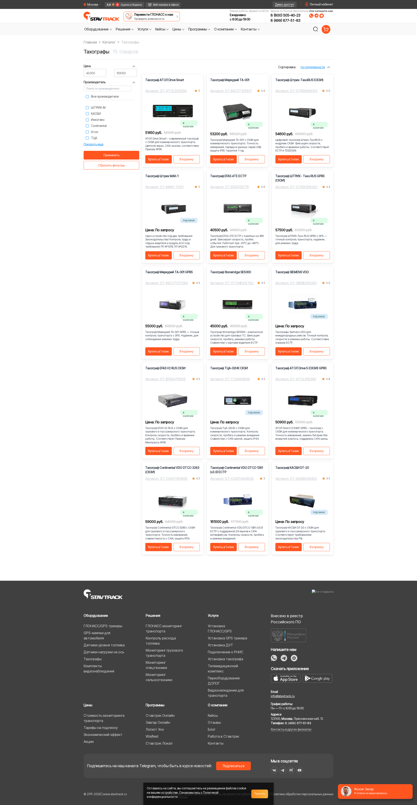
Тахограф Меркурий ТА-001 (229, 80)
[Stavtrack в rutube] (291, 770)
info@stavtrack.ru (283, 696)
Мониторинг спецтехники (156, 665)
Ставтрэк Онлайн (160, 715)
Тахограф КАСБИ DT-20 (292, 467)
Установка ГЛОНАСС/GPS (220, 628)
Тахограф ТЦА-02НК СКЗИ (229, 368)
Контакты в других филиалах (291, 729)
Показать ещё (93, 144)
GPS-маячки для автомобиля (97, 635)
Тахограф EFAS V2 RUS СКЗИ (165, 368)
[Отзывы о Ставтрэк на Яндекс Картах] (122, 4)
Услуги (213, 615)
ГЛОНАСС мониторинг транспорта (164, 628)
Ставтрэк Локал (159, 743)
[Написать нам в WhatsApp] (311, 15)
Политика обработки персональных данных (302, 794)
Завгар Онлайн (158, 722)
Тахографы (93, 659)
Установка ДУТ (220, 645)
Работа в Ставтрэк (223, 736)
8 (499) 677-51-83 (285, 20)
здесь (182, 796)
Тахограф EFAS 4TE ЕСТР (228, 176)
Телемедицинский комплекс (223, 668)
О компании (217, 705)
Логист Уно (155, 729)
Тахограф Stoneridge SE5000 (230, 272)
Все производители (105, 96)
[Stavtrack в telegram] (282, 770)
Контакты (215, 743)
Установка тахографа (225, 659)
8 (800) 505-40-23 (285, 15)
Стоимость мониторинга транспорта (104, 718)
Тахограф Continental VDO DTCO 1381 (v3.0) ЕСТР (236, 470)
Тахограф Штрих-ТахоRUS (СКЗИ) (299, 80)
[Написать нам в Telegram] (316, 15)
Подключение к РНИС (225, 652)
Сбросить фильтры (111, 165)
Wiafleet (152, 736)
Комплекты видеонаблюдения (99, 668)
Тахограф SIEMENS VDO (292, 272)
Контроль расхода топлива (161, 640)
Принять (259, 794)
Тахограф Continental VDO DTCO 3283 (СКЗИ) (172, 470)
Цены (88, 705)
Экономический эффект (103, 734)
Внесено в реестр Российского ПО (287, 619)
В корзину (187, 159)
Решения (153, 615)
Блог (211, 729)
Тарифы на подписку (101, 727)
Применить (111, 155)
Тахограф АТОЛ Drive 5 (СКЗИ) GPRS (300, 368)
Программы (155, 705)
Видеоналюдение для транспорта (226, 693)
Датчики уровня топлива (104, 645)
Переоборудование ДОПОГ (224, 680)
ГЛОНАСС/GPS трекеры (103, 626)
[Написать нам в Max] (294, 658)
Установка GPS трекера (227, 638)
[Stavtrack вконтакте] (274, 770)
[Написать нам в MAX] (321, 15)
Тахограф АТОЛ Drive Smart (164, 80)
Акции (89, 741)
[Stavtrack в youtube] (299, 770)
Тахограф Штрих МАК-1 (162, 176)
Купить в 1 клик (158, 159)
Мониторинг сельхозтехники (159, 677)
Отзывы (214, 722)
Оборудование (96, 615)
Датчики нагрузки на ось (104, 652)
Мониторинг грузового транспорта (164, 653)
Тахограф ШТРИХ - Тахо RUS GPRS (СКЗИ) (299, 178)
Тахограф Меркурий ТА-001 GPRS (169, 272)
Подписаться (233, 766)
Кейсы (213, 715)
